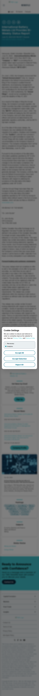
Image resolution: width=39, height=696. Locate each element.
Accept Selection (19, 359)
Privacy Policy (18, 338)
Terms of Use (30, 338)
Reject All (19, 365)
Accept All (19, 353)
